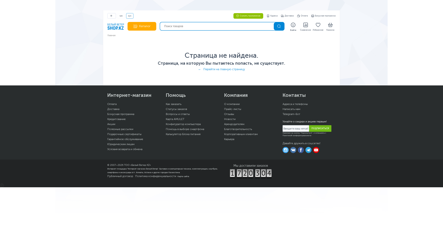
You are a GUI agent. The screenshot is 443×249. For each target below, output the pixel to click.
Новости (230, 119)
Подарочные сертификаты (124, 134)
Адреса (274, 16)
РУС (130, 16)
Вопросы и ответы (178, 114)
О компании (232, 104)
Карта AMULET (175, 119)
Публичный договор (120, 176)
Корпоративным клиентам (241, 134)
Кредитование (116, 119)
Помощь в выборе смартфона (185, 129)
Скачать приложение (250, 16)
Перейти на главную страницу (224, 69)
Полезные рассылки (120, 129)
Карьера (229, 139)
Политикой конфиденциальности (297, 136)
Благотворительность (238, 129)
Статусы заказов (176, 109)
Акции (111, 124)
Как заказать (173, 104)
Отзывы (229, 114)
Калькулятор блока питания (183, 134)
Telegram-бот (291, 114)
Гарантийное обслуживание (125, 139)
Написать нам (291, 109)
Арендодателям (234, 124)
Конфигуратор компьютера (183, 124)
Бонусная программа (325, 16)
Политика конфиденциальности (155, 176)
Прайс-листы (232, 109)
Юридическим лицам (120, 144)
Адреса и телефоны (295, 104)
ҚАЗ (121, 16)
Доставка (289, 16)
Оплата (304, 16)
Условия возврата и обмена (124, 149)
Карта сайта (183, 176)
